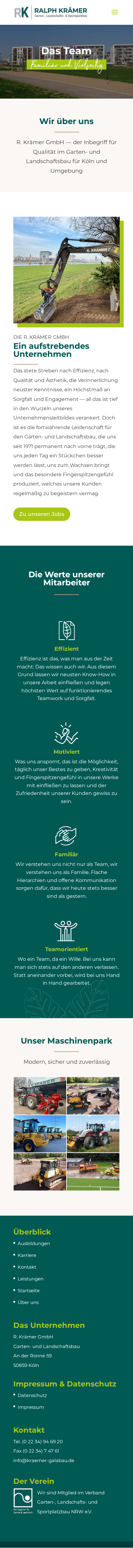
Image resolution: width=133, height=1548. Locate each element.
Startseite (29, 1290)
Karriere (27, 1255)
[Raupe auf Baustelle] (40, 1189)
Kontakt (27, 1267)
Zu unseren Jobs (41, 514)
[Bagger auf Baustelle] (93, 1113)
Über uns (28, 1302)
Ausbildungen (34, 1243)
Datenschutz (32, 1395)
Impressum (31, 1407)
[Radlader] (40, 1151)
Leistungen (31, 1279)
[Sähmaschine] (40, 1113)
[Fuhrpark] (93, 1189)
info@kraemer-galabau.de (43, 1460)
